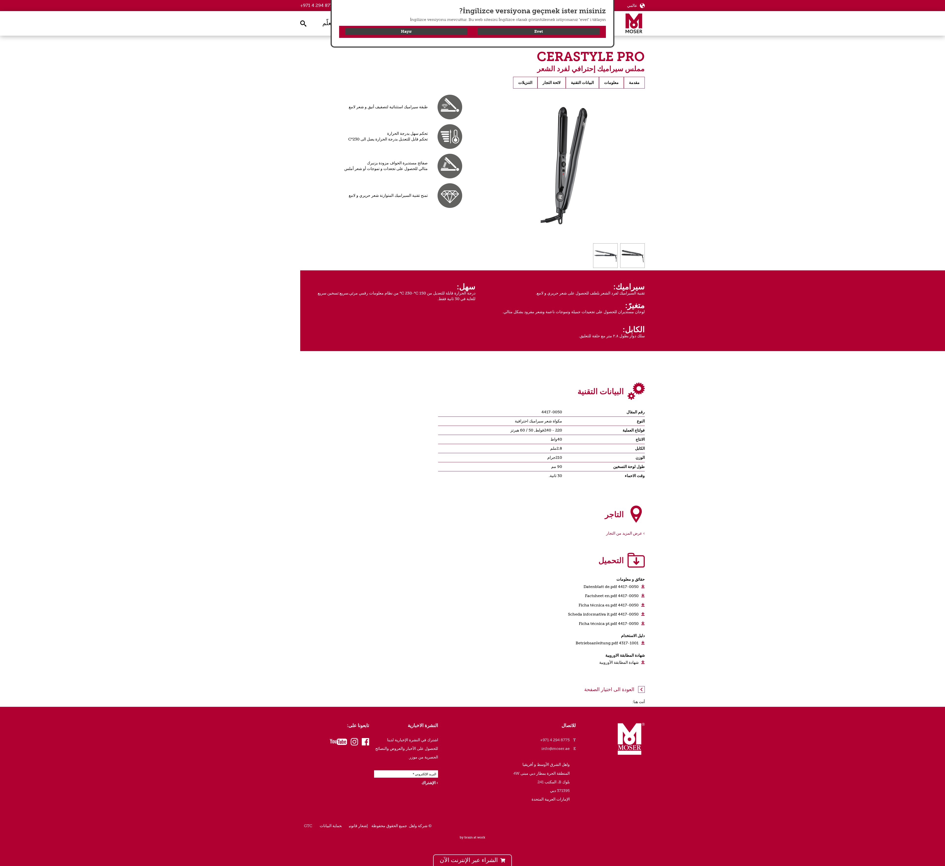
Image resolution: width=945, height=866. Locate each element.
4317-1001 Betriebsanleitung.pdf (607, 643)
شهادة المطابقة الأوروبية (619, 662)
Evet (538, 31)
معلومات (611, 82)
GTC (308, 825)
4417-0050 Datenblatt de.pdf (611, 586)
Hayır (406, 31)
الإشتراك (429, 782)
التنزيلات (525, 82)
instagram (354, 742)
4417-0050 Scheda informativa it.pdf (603, 614)
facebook (365, 742)
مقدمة (634, 82)
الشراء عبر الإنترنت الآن (469, 860)
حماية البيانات (331, 825)
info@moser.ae (555, 748)
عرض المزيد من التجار (624, 533)
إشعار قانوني (358, 825)
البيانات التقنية (582, 82)
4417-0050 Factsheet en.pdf (612, 595)
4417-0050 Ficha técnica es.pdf (609, 605)
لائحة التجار (552, 82)
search (302, 22)
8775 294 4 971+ (317, 5)
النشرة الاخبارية (423, 725)
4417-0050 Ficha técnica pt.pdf (609, 623)
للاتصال (569, 725)
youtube (339, 742)
